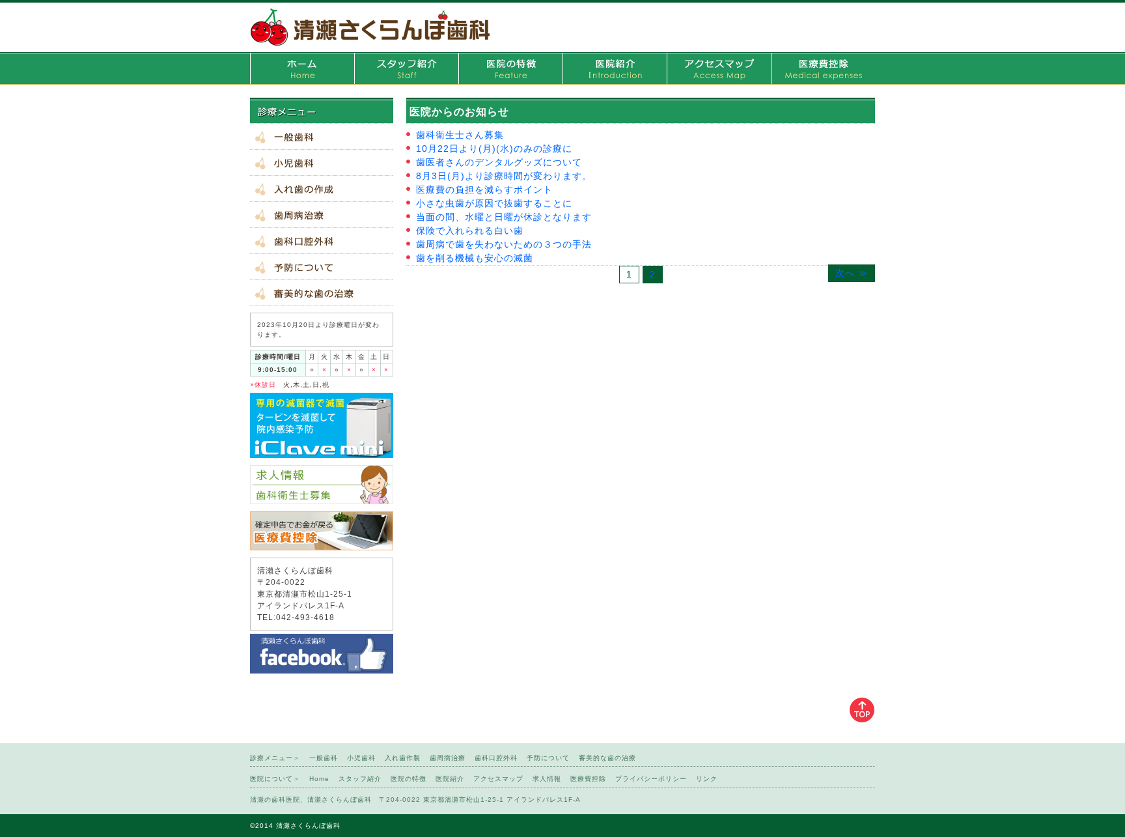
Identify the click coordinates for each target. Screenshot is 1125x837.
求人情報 (547, 778)
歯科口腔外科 (321, 241)
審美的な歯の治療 (321, 293)
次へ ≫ (851, 273)
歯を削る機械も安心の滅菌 (474, 258)
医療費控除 (823, 68)
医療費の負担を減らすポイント (484, 189)
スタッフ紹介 (406, 68)
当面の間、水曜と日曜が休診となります (504, 217)
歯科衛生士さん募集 (460, 135)
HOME (302, 68)
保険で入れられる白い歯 (469, 230)
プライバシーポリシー (651, 778)
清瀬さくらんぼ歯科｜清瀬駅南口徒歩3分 (370, 26)
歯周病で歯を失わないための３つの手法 (504, 244)
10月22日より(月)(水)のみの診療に (494, 148)
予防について (321, 267)
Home (319, 778)
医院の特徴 (510, 68)
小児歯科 (321, 163)
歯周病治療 (321, 215)
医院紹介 (614, 68)
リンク (706, 778)
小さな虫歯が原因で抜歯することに (494, 203)
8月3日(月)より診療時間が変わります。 (504, 176)
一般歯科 (321, 137)
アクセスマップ (719, 68)
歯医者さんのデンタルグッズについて (499, 162)
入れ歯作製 (321, 189)
